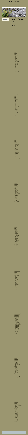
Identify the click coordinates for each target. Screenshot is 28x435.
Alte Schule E (16, 110)
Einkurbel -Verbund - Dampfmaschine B (19, 313)
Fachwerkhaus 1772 (17, 106)
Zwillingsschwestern (17, 61)
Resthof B (16, 116)
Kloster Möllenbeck (17, 329)
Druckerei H (16, 283)
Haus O (15, 70)
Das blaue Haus (16, 402)
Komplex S (16, 272)
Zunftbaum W (16, 233)
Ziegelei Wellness (17, 275)
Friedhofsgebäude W (17, 326)
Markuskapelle (16, 331)
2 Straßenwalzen (16, 192)
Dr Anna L (16, 410)
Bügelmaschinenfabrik (17, 293)
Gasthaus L (16, 246)
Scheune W (16, 285)
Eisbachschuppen (17, 288)
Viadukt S (16, 421)
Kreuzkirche (16, 411)
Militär (14, 361)
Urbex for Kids (16, 370)
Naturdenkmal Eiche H (17, 375)
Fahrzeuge (15, 155)
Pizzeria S (16, 243)
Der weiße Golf (16, 182)
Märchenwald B (16, 379)
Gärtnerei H (16, 204)
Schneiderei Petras (17, 152)
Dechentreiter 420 (17, 195)
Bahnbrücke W (16, 420)
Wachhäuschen (16, 362)
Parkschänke (16, 289)
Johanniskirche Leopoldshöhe (18, 324)
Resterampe (15, 366)
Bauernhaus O (16, 64)
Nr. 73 (15, 72)
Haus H (15, 139)
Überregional (15, 408)
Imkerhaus (16, 53)
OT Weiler (16, 406)
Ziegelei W (16, 424)
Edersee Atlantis (16, 423)
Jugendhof (16, 107)
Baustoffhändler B (17, 284)
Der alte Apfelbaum (17, 381)
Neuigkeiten (14, 28)
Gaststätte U (16, 277)
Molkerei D (16, 280)
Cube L (15, 276)
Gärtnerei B (16, 232)
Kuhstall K (16, 227)
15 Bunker (16, 422)
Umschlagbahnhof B (17, 250)
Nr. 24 (15, 100)
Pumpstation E (16, 239)
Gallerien (14, 29)
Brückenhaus (16, 55)
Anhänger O (16, 162)
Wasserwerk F (16, 415)
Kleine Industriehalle (17, 206)
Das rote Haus (16, 401)
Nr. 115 (15, 104)
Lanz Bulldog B (16, 189)
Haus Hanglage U (17, 144)
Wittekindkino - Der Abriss (17, 271)
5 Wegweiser (16, 191)
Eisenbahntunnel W (17, 412)
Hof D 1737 (16, 146)
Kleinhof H (16, 62)
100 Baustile (16, 114)
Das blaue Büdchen (17, 240)
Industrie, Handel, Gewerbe (17, 199)
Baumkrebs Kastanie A (17, 377)
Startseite (14, 27)
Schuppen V (16, 409)
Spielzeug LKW (16, 160)
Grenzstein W (16, 319)
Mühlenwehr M (16, 359)
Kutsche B (16, 183)
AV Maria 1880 (16, 335)
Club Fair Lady (16, 153)
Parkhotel (16, 294)
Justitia (15, 371)
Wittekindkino (16, 270)
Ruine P (15, 56)
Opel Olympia (16, 194)
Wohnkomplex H (16, 109)
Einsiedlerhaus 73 (17, 71)
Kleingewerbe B (16, 281)
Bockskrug (16, 286)
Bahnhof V (16, 229)
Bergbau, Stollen (16, 337)
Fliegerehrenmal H (17, 322)
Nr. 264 (15, 52)
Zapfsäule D (16, 278)
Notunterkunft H (16, 59)
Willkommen (14, 2)
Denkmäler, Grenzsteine (16, 316)
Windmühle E (16, 234)
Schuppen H (16, 60)
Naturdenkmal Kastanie (17, 374)
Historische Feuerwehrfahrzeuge (18, 405)
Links (13, 425)
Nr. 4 (15, 66)
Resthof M (16, 417)
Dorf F (15, 140)
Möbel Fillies (16, 287)
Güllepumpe (16, 157)
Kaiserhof (16, 142)
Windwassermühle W (17, 235)
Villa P (15, 143)
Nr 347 (15, 151)
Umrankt (15, 31)
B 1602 (15, 154)
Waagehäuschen (16, 203)
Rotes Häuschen (16, 99)
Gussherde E (16, 419)
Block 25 (15, 196)
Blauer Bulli (16, 197)
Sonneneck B (16, 112)
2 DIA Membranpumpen (17, 314)
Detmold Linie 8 (16, 372)
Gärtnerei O (16, 202)
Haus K (15, 97)
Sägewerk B (16, 248)
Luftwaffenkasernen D (17, 364)
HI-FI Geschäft (16, 51)
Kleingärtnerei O (16, 226)
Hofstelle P (16, 150)
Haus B (15, 96)
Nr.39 (15, 273)
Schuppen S (16, 75)
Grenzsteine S (16, 321)
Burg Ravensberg (17, 328)
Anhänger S (16, 185)
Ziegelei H (16, 245)
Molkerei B (16, 274)
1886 (15, 119)
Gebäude (15, 30)
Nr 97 (15, 115)
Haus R (15, 141)
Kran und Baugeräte (17, 159)
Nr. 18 (15, 108)
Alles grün (16, 188)
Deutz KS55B (16, 190)
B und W (15, 148)
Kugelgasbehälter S (17, 205)
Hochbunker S (16, 363)
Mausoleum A (16, 334)
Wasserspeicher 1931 (17, 201)
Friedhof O (16, 336)
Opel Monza (16, 156)
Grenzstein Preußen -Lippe (18, 317)
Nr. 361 (15, 105)
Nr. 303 (15, 54)
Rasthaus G (16, 292)
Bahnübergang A (16, 413)
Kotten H (16, 57)
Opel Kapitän (16, 198)
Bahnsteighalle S (16, 231)
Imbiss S (15, 237)
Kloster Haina (16, 416)
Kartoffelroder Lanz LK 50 (17, 158)
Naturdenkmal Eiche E (17, 376)
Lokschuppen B (16, 247)
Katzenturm (16, 332)
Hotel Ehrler (16, 242)
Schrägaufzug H (16, 186)
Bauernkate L (16, 113)
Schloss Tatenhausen (17, 333)
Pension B (16, 111)
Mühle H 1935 (16, 360)
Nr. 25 (15, 67)
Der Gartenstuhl (16, 368)
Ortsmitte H (16, 418)
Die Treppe (16, 369)
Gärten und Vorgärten (17, 404)
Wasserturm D (16, 279)
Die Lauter (16, 403)
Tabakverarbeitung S (17, 291)
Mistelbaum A (16, 378)
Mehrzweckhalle (16, 32)
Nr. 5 (15, 101)
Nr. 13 (15, 228)
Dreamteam (16, 161)
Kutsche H (16, 187)
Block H (15, 117)
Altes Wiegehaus (16, 63)
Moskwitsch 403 (16, 184)
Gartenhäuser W (16, 149)
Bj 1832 (15, 73)
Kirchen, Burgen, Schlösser (17, 323)
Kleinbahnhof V (16, 249)
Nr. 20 (15, 282)
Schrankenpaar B (17, 315)
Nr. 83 (15, 103)
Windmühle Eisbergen (17, 244)
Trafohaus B (16, 230)
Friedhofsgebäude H (17, 325)
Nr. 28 (15, 102)
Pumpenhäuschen (17, 200)
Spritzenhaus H (16, 241)
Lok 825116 (16, 163)
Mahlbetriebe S (16, 357)
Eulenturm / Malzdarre (17, 330)
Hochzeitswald (16, 380)
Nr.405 (15, 98)
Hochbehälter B (16, 238)
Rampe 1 (16, 367)
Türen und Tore (15, 365)
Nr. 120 (15, 65)
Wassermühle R (16, 414)
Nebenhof (16, 69)
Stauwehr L (16, 358)
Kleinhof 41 (16, 68)
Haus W (15, 95)
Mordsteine (16, 318)
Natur (14, 373)
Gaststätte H (16, 58)
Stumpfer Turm (16, 327)
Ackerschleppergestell (17, 193)
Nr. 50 (15, 74)
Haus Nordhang (16, 145)
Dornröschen (16, 147)
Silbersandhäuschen (17, 236)
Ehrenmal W (16, 320)
